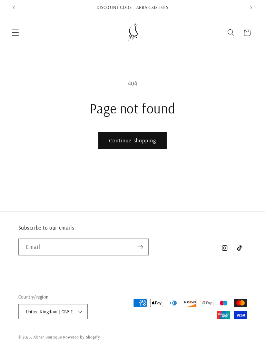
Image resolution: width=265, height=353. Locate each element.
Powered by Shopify (81, 337)
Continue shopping (132, 140)
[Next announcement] (251, 7)
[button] (15, 33)
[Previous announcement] (13, 7)
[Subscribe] (140, 247)
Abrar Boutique (47, 337)
